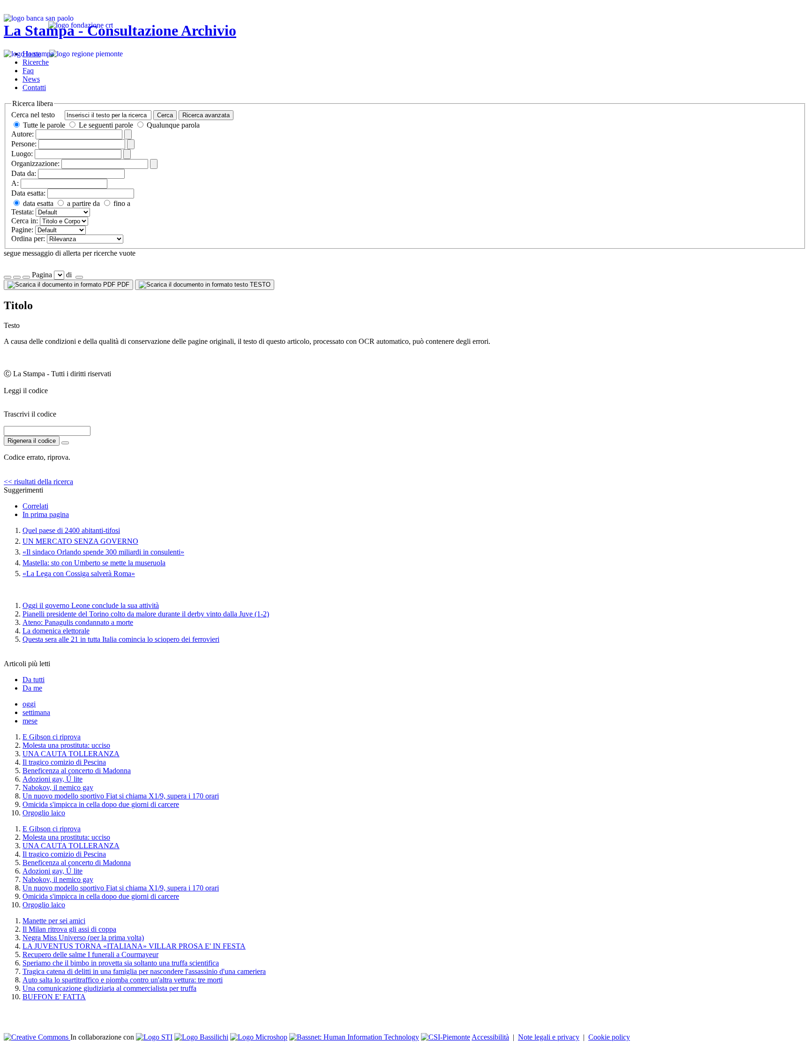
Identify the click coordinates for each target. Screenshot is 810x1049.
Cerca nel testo (33, 115)
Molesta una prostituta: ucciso (66, 745)
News (31, 79)
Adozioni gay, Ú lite (52, 779)
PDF (122, 284)
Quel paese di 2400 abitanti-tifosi (71, 530)
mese (30, 721)
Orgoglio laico (43, 813)
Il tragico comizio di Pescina (64, 762)
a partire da (82, 203)
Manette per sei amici (53, 921)
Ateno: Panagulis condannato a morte (77, 622)
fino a (121, 203)
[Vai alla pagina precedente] (26, 277)
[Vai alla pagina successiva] (79, 277)
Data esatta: (28, 193)
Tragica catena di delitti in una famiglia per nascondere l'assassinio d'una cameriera (144, 971)
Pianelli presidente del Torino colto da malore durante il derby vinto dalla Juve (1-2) (145, 614)
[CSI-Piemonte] (445, 1037)
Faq (28, 71)
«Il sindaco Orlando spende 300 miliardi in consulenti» (103, 552)
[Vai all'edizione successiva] (17, 277)
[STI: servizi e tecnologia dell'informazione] (154, 1037)
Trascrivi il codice (30, 414)
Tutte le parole (44, 125)
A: (15, 183)
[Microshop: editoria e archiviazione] (258, 1037)
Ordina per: (28, 239)
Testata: (22, 212)
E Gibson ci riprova (51, 737)
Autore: (22, 134)
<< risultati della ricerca (38, 482)
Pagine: (22, 230)
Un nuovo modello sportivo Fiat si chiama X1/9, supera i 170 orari (120, 796)
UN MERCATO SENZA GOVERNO (80, 541)
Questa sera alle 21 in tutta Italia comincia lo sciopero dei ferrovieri (120, 639)
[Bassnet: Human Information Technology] (354, 1037)
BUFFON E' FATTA (54, 997)
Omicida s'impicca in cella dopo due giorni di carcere (100, 804)
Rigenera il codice (32, 440)
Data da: (23, 173)
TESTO (259, 284)
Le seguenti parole (106, 125)
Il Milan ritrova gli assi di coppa (69, 929)
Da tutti (33, 680)
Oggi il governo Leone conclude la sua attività (90, 605)
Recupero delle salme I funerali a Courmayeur (90, 954)
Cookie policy (609, 1037)
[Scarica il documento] (65, 442)
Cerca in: (24, 221)
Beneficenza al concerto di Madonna (76, 771)
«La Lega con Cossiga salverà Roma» (78, 574)
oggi (29, 704)
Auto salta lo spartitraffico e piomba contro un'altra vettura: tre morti (122, 980)
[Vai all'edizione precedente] (7, 277)
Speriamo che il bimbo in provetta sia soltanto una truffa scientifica (120, 963)
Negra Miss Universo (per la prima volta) (83, 938)
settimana (36, 712)
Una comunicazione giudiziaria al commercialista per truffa (109, 988)
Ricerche (35, 62)
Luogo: (22, 154)
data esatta (37, 203)
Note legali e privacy (548, 1037)
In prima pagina (45, 514)
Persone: (24, 144)
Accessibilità (490, 1037)
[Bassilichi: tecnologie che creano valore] (201, 1037)
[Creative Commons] (37, 1037)
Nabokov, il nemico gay (57, 787)
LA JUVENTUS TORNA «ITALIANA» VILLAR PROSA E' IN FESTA (134, 946)
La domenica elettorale (56, 631)
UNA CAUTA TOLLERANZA (71, 754)
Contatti (34, 87)
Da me (32, 688)
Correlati (35, 506)
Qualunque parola (172, 125)
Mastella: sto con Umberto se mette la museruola (93, 563)
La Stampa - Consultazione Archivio (120, 30)
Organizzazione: (35, 163)
